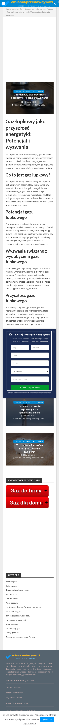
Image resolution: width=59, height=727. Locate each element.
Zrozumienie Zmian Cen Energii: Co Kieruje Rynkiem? (29, 448)
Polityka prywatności (14, 692)
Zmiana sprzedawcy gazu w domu (21, 710)
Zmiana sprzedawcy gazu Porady (39, 9)
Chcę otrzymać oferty (31, 387)
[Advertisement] (29, 49)
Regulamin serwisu (14, 697)
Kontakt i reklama (13, 687)
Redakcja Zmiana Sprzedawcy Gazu (29, 105)
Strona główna (12, 9)
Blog (21, 9)
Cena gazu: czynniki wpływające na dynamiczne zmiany (30, 409)
